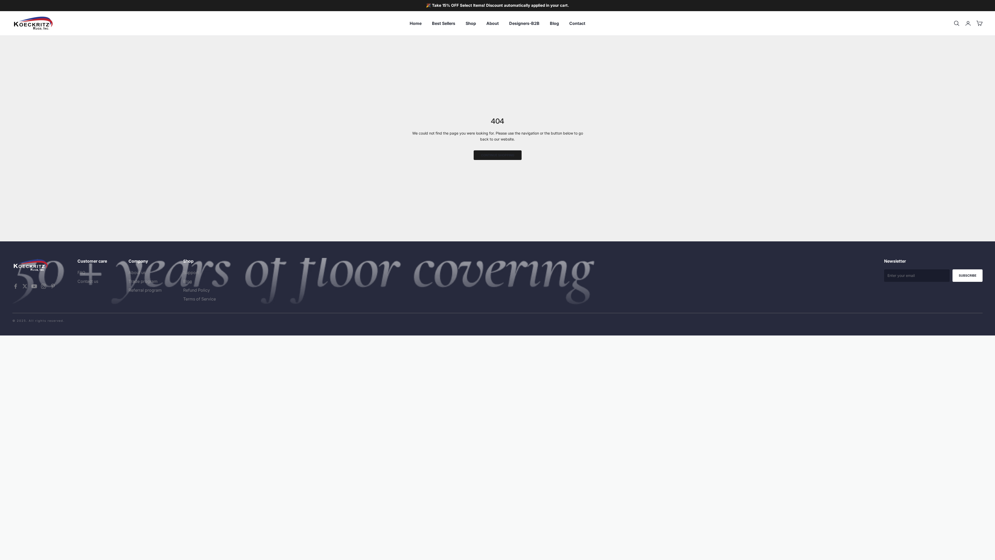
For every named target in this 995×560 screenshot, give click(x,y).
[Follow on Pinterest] (53, 286)
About (492, 23)
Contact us (87, 281)
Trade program (143, 281)
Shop (471, 23)
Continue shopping (497, 155)
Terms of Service (199, 299)
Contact (577, 23)
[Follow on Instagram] (43, 286)
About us (137, 272)
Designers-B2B (524, 23)
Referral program (145, 290)
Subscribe (967, 275)
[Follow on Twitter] (25, 286)
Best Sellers (443, 23)
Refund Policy (196, 290)
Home (416, 23)
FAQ (81, 272)
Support (191, 272)
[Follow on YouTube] (34, 286)
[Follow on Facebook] (15, 286)
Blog (554, 23)
